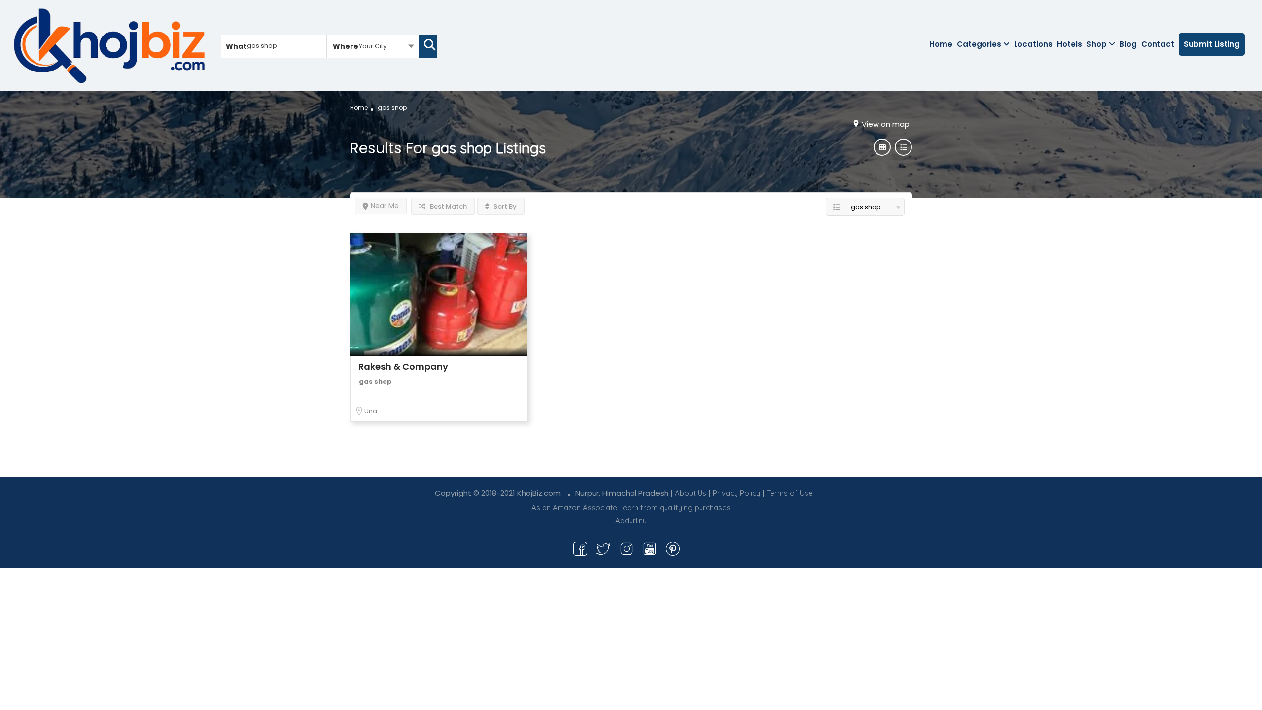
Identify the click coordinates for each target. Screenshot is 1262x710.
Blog (1128, 44)
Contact (1157, 44)
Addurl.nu (631, 520)
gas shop (375, 381)
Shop (1097, 44)
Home (940, 44)
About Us (690, 492)
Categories (979, 44)
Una (370, 411)
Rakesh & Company (403, 366)
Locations (1033, 44)
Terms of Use (790, 492)
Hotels (1069, 44)
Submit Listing (1212, 44)
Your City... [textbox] (375, 46)
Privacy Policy (736, 492)
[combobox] (373, 46)
